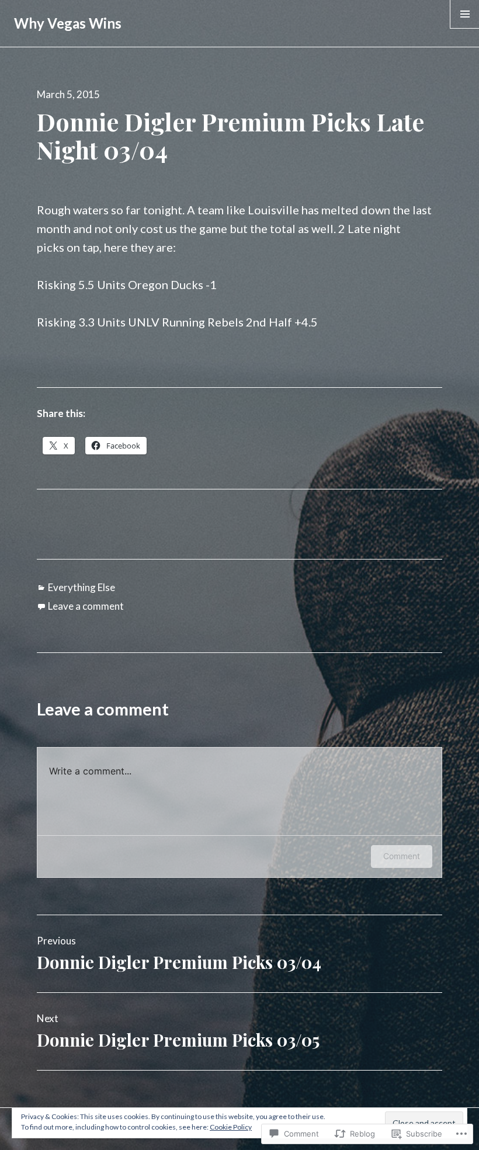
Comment (401, 856)
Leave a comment (86, 606)
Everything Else (81, 587)
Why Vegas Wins (68, 23)
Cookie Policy (231, 1127)
